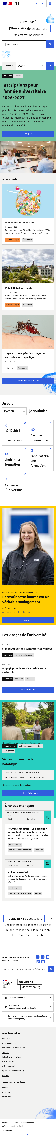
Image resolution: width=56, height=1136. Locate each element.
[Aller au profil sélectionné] (50, 66)
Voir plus (28, 133)
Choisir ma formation (12, 462)
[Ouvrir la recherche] (43, 3)
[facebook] (38, 957)
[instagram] (42, 957)
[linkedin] (38, 961)
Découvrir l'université (39, 438)
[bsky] (43, 961)
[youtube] (47, 957)
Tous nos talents (28, 689)
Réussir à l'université (13, 487)
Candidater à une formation (39, 461)
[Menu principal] (50, 3)
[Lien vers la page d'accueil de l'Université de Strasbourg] (17, 3)
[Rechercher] (51, 969)
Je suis (9, 65)
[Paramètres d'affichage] (35, 3)
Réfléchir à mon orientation (13, 435)
